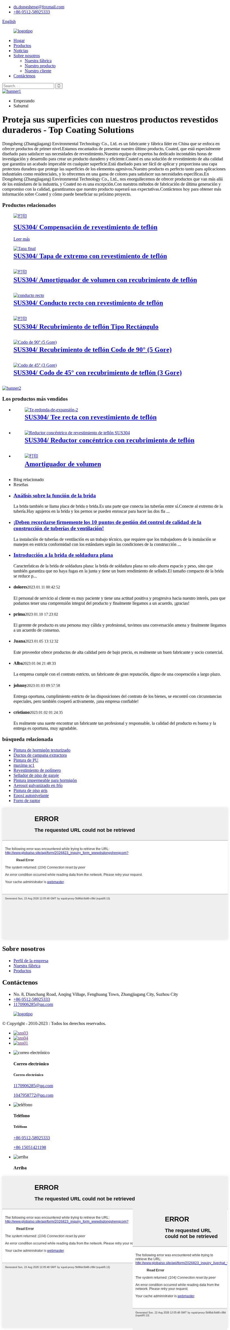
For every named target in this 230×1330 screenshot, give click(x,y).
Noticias (20, 50)
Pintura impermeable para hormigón (45, 780)
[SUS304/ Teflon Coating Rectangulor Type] (20, 318)
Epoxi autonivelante (31, 795)
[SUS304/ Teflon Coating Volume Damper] (20, 271)
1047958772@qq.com (33, 1095)
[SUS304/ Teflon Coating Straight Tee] (51, 409)
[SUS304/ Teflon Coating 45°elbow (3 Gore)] (35, 365)
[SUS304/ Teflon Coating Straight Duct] (28, 295)
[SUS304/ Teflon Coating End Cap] (24, 248)
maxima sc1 (23, 765)
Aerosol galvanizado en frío (38, 785)
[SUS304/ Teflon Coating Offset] (20, 216)
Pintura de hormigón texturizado (41, 750)
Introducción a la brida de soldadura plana (63, 555)
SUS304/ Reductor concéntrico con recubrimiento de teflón (109, 440)
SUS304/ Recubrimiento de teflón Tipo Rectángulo (85, 326)
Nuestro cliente (38, 70)
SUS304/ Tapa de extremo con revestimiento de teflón (90, 256)
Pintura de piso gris (30, 790)
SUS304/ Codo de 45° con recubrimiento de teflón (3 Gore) (97, 372)
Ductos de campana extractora (40, 755)
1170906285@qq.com (33, 1004)
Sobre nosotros (26, 55)
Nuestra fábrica (38, 60)
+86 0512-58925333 (31, 12)
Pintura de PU (25, 760)
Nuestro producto (40, 65)
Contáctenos (24, 75)
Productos (22, 45)
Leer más (21, 239)
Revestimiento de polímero (37, 770)
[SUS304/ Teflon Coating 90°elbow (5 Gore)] (35, 342)
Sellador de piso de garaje (36, 775)
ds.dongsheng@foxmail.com (38, 6)
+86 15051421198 (29, 1147)
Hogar (19, 40)
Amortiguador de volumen (63, 464)
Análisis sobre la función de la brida (54, 495)
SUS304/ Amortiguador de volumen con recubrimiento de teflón (105, 279)
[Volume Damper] (31, 456)
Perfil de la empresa (30, 960)
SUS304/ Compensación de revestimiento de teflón (85, 227)
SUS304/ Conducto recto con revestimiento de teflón (88, 302)
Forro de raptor (26, 800)
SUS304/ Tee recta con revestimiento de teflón (91, 417)
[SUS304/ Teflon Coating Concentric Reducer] (77, 432)
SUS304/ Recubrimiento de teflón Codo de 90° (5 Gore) (92, 349)
